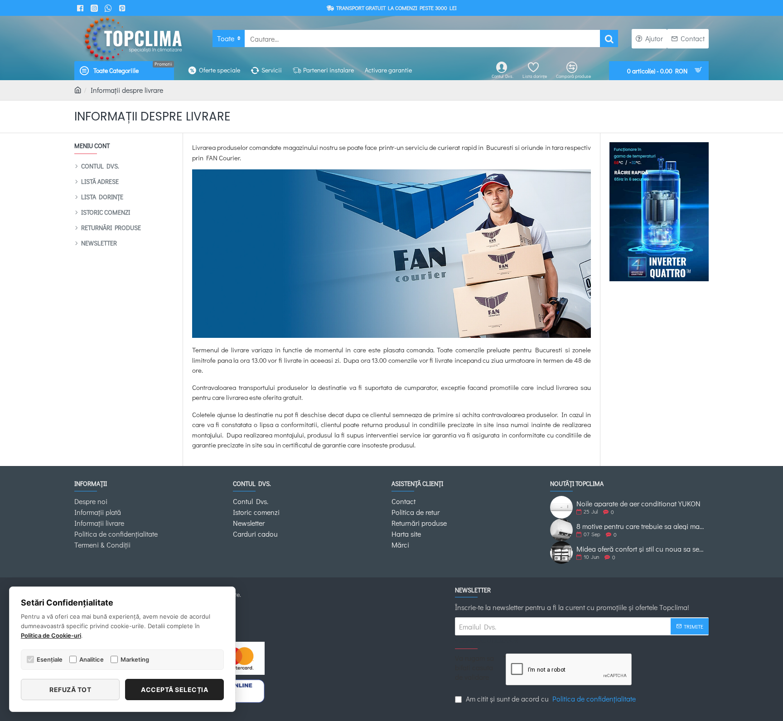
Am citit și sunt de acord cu (550, 698)
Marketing (135, 659)
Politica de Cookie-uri (51, 635)
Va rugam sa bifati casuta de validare (474, 668)
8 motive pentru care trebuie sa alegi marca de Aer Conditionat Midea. (640, 526)
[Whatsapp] (109, 8)
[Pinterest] (123, 8)
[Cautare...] (609, 38)
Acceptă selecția (174, 689)
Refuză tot (70, 689)
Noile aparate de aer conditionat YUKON (638, 504)
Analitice (91, 659)
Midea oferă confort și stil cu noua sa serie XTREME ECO (640, 549)
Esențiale (50, 659)
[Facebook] (81, 8)
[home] (78, 89)
